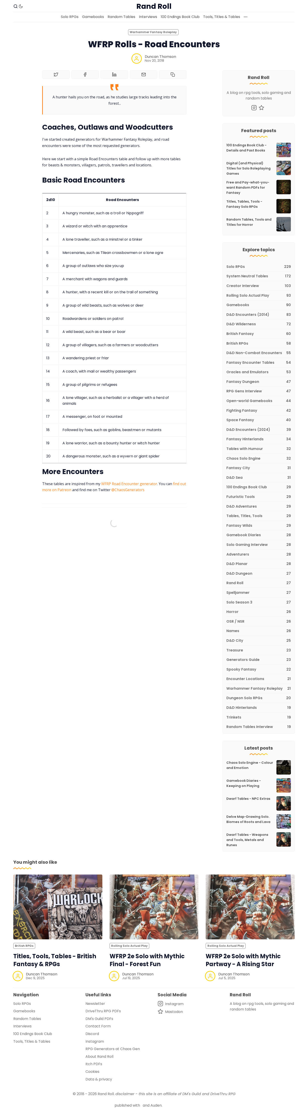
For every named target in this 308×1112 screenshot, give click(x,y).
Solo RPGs (69, 16)
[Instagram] (254, 108)
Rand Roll (106, 1093)
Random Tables (121, 16)
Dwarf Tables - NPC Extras (248, 798)
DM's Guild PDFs (99, 1018)
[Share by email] (143, 74)
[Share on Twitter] (56, 74)
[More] (245, 16)
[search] (15, 6)
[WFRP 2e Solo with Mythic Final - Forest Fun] (154, 907)
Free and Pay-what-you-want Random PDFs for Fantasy (247, 187)
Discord (92, 1033)
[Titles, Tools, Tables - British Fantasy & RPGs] (57, 907)
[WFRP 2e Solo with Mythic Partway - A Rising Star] (250, 907)
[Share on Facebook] (85, 74)
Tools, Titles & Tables (221, 16)
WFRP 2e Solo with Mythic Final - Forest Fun (147, 960)
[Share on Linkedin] (114, 74)
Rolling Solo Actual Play (129, 946)
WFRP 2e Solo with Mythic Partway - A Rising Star (243, 960)
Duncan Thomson (160, 56)
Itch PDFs (93, 1064)
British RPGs (24, 946)
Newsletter (95, 1003)
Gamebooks (93, 16)
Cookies (92, 1071)
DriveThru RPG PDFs (103, 1011)
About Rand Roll (99, 1056)
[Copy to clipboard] (172, 74)
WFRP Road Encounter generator (129, 483)
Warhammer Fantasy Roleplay (153, 32)
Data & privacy (98, 1079)
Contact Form (98, 1026)
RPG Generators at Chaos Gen (112, 1048)
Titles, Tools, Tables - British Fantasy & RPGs (54, 960)
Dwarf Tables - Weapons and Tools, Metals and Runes (247, 839)
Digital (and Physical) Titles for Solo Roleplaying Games (248, 168)
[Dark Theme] (20, 6)
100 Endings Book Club (180, 16)
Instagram (94, 1041)
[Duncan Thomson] (136, 58)
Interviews (148, 16)
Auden (156, 1105)
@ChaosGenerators (128, 489)
